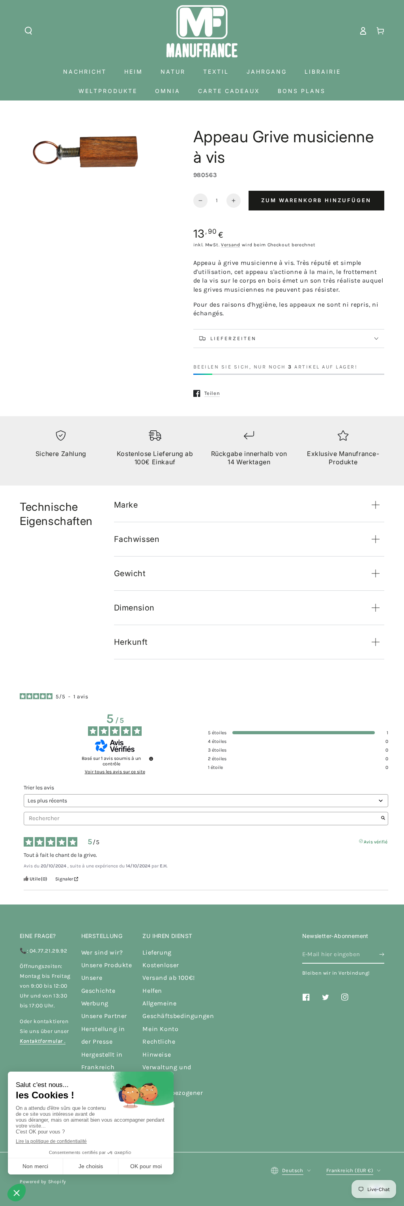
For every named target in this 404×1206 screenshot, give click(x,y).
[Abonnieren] (381, 954)
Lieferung (156, 952)
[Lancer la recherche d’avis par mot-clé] (383, 819)
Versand (230, 245)
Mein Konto (160, 1029)
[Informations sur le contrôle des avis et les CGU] (151, 759)
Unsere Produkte (106, 965)
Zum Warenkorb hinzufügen (316, 200)
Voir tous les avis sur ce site (115, 771)
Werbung (94, 1003)
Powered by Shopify (43, 1181)
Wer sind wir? (102, 952)
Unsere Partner (104, 1016)
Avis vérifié (375, 841)
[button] (28, 30)
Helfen (152, 990)
